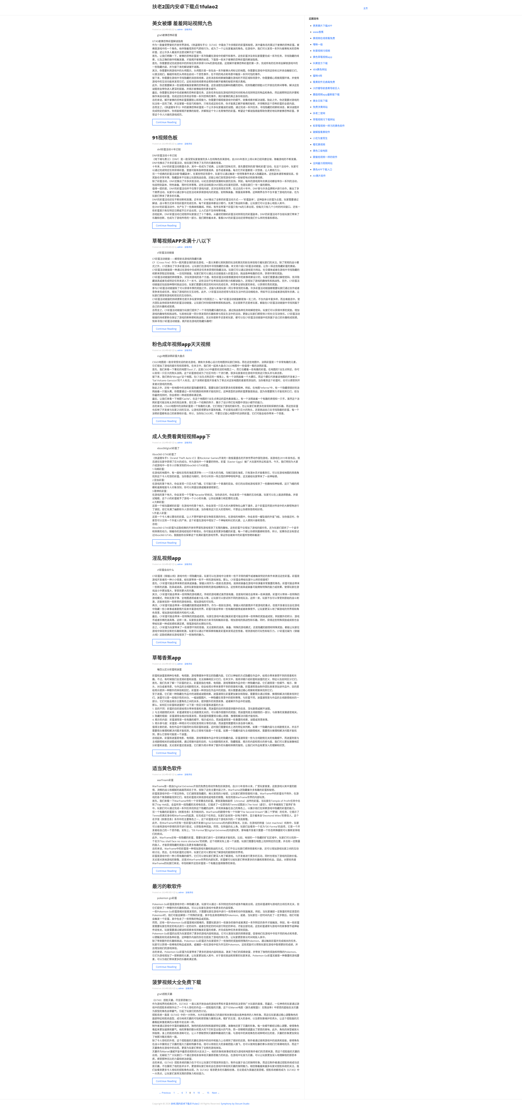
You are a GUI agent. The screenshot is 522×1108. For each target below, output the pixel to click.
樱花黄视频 (319, 144)
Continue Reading (166, 122)
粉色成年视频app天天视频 (181, 344)
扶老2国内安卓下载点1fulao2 (185, 6)
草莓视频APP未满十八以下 (181, 241)
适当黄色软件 (167, 768)
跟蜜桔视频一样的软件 (325, 157)
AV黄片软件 (319, 175)
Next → (216, 1092)
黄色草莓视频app (322, 57)
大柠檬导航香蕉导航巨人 (326, 88)
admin (180, 29)
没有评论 (188, 29)
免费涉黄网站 (320, 107)
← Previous (165, 1092)
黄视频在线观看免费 (324, 38)
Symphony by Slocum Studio (235, 1103)
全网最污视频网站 (323, 163)
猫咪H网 (317, 75)
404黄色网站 (320, 69)
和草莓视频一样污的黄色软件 (329, 125)
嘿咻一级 (318, 44)
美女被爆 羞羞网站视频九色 (182, 23)
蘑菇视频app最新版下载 (326, 94)
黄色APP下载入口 (322, 169)
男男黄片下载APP (322, 25)
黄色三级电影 (320, 150)
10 (198, 1092)
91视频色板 (165, 137)
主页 (365, 8)
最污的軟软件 (167, 886)
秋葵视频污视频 (321, 50)
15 (208, 1092)
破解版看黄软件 (321, 132)
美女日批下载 (320, 100)
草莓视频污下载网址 (324, 119)
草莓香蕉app (166, 657)
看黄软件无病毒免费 (324, 82)
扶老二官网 (319, 113)
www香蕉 (318, 32)
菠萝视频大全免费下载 (176, 982)
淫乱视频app (166, 558)
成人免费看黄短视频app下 (181, 436)
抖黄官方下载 (320, 63)
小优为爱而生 (320, 138)
